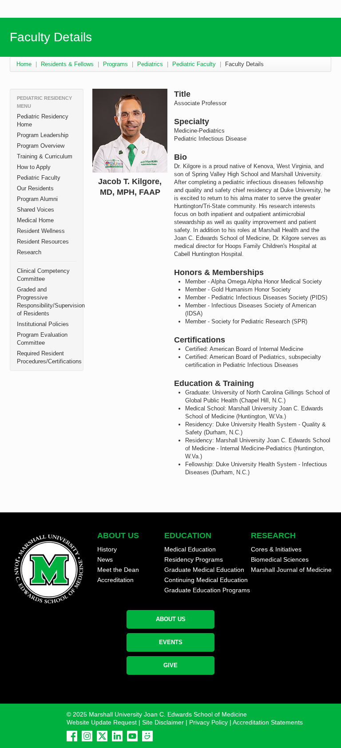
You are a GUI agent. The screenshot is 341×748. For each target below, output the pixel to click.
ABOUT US (171, 619)
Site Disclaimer (163, 722)
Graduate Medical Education (204, 569)
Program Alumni (37, 199)
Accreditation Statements (268, 722)
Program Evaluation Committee (42, 338)
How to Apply (34, 167)
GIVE (170, 665)
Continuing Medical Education (206, 579)
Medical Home (35, 220)
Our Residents (35, 188)
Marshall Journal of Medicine (291, 569)
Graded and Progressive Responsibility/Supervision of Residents (50, 301)
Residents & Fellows (67, 64)
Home (24, 64)
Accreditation (115, 579)
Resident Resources (43, 241)
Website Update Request (102, 722)
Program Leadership (42, 135)
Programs (115, 64)
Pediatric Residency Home (42, 120)
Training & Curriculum (44, 156)
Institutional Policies (43, 324)
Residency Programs (193, 559)
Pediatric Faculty (194, 64)
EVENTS (170, 642)
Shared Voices (35, 209)
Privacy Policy (208, 722)
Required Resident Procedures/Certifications (49, 357)
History (107, 549)
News (105, 559)
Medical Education (190, 549)
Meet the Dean (118, 569)
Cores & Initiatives (276, 549)
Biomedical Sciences (280, 559)
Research (29, 252)
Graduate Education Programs (207, 590)
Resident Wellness (41, 231)
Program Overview (40, 145)
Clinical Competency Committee (43, 275)
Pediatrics (150, 64)
